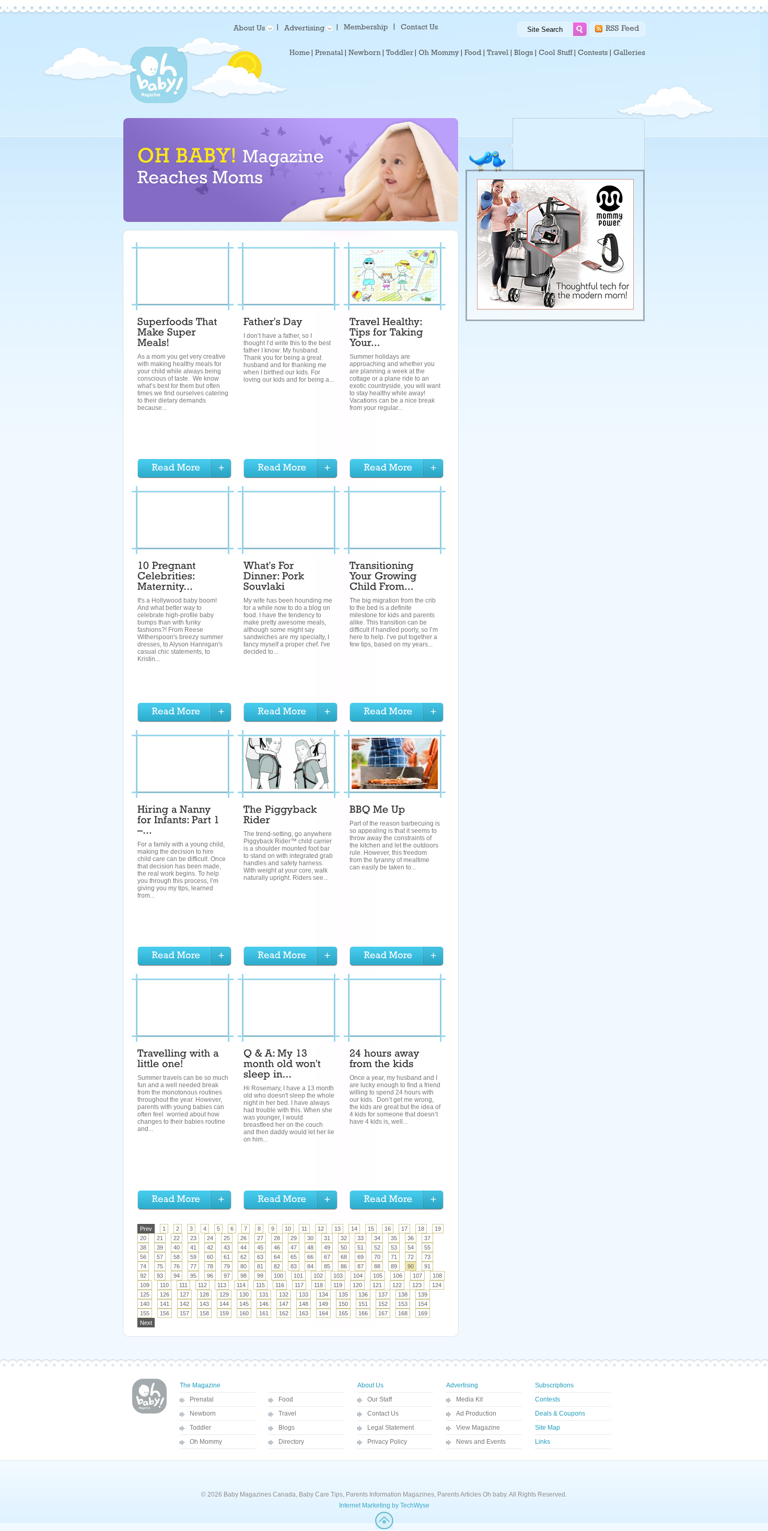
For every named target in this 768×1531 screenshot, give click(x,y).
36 (411, 1238)
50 (344, 1247)
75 (160, 1266)
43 (227, 1247)
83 (293, 1266)
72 (411, 1257)
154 (422, 1304)
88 (377, 1266)
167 (383, 1313)
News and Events (481, 1441)
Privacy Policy (387, 1441)
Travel (287, 1413)
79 (227, 1266)
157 (184, 1313)
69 (360, 1257)
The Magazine (200, 1385)
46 (277, 1247)
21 (160, 1238)
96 (210, 1276)
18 (421, 1229)
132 (283, 1294)
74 (143, 1266)
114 (241, 1285)
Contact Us (383, 1413)
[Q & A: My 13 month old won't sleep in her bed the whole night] (283, 1065)
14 (354, 1229)
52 (377, 1247)
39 (160, 1247)
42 (210, 1247)
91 (427, 1266)
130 (244, 1294)
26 (243, 1238)
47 (293, 1247)
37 (427, 1238)
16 (388, 1229)
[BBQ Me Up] (377, 811)
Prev (146, 1229)
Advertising (462, 1385)
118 (318, 1285)
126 (164, 1294)
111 (183, 1285)
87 (360, 1266)
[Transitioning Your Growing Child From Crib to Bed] (385, 577)
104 (358, 1276)
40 (176, 1247)
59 (193, 1257)
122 (397, 1285)
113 (221, 1285)
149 (323, 1304)
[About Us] (252, 27)
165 (343, 1313)
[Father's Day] (272, 323)
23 (193, 1238)
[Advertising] (306, 27)
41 (193, 1247)
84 (310, 1266)
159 (224, 1313)
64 (277, 1257)
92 (143, 1276)
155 (144, 1313)
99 (260, 1276)
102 (318, 1276)
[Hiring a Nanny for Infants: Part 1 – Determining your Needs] (180, 821)
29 (293, 1238)
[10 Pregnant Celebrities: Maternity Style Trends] (168, 577)
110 (164, 1285)
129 (224, 1294)
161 (264, 1313)
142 (184, 1304)
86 (344, 1266)
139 (422, 1294)
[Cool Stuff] (556, 52)
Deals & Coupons (560, 1413)
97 (227, 1276)
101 (298, 1276)
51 (360, 1247)
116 (279, 1285)
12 (321, 1229)
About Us (370, 1385)
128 (204, 1294)
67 (327, 1257)
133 (303, 1294)
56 (143, 1257)
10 (288, 1229)
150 (343, 1304)
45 (260, 1247)
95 (193, 1276)
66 (310, 1257)
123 (417, 1285)
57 (160, 1257)
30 (310, 1238)
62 (243, 1257)
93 (160, 1276)
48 (310, 1247)
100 (278, 1276)
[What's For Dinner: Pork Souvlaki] (275, 577)
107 (417, 1276)
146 (264, 1304)
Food (285, 1399)
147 (283, 1304)
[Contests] (593, 52)
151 (363, 1304)
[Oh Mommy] (438, 52)
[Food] (473, 52)
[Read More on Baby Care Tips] (184, 468)
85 (327, 1266)
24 (210, 1238)
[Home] (299, 52)
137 (383, 1294)
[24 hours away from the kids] (386, 1060)
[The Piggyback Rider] (281, 816)
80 (243, 1266)
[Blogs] (523, 52)
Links (542, 1441)
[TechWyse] (384, 1527)
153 (403, 1304)
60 (210, 1257)
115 (260, 1285)
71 (394, 1257)
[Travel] (498, 52)
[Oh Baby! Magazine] (159, 101)
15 (371, 1229)
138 (403, 1294)
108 (437, 1276)
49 (327, 1247)
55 (427, 1247)
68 (344, 1257)
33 (360, 1238)
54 (411, 1247)
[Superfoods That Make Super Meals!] (178, 333)
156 (164, 1313)
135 (343, 1294)
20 (143, 1238)
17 (404, 1229)
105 (377, 1276)
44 (243, 1247)
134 (323, 1294)
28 (277, 1238)
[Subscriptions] (366, 26)
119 (337, 1285)
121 (377, 1285)
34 (377, 1238)
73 (427, 1257)
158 (204, 1313)
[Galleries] (629, 52)
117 (299, 1285)
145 (244, 1304)
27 (260, 1238)
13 (337, 1229)
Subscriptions (554, 1385)
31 (327, 1238)
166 (363, 1313)
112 (202, 1285)
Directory (291, 1441)
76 (176, 1266)
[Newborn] (364, 52)
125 (144, 1294)
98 (243, 1276)
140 (144, 1304)
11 (304, 1229)
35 (394, 1238)
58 (176, 1257)
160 (244, 1313)
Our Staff (379, 1399)
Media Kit (469, 1399)
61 (227, 1257)
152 (383, 1304)
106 (397, 1276)
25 (227, 1238)
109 (144, 1285)
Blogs (286, 1427)
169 (422, 1313)
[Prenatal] (329, 52)
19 (438, 1229)
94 (176, 1276)
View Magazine (478, 1427)
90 (411, 1266)
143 (204, 1304)
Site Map (547, 1427)
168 (403, 1313)
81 (260, 1266)
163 (303, 1313)
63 (260, 1257)
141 (164, 1304)
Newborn (203, 1413)
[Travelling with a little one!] (179, 1060)
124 (436, 1285)
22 (176, 1238)
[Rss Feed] (622, 27)
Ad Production (476, 1413)
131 (264, 1294)
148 (303, 1304)
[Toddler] (399, 52)
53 (394, 1247)
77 (193, 1266)
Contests (547, 1399)
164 (323, 1313)
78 (210, 1266)
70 (377, 1257)
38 (143, 1247)
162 (283, 1313)
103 (338, 1276)
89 (394, 1266)
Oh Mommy (206, 1441)
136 (363, 1294)
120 (357, 1285)
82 (277, 1266)
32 (344, 1238)
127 (184, 1294)
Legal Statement (390, 1427)
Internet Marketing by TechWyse (384, 1505)
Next (146, 1323)
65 (293, 1257)
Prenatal (202, 1399)
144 (224, 1304)
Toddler (200, 1427)
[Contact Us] (420, 26)
